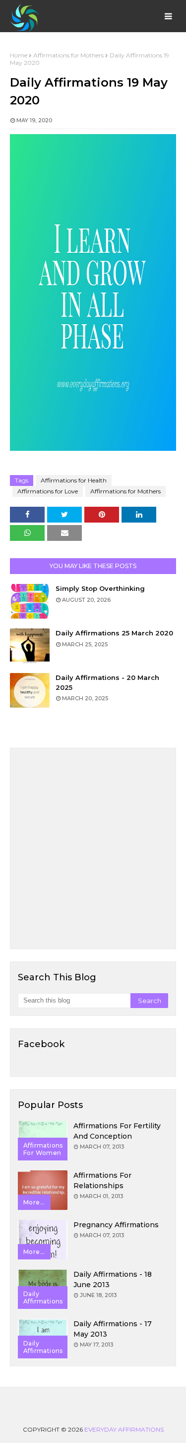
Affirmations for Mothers (68, 55)
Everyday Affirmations (124, 1429)
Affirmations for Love (47, 491)
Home (18, 55)
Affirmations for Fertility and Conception (117, 1131)
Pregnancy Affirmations (116, 1224)
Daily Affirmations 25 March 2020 (114, 633)
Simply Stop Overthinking (100, 588)
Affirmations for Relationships (102, 1180)
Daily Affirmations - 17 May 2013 (112, 1329)
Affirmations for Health (74, 480)
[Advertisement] (93, 848)
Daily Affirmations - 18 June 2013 (112, 1279)
